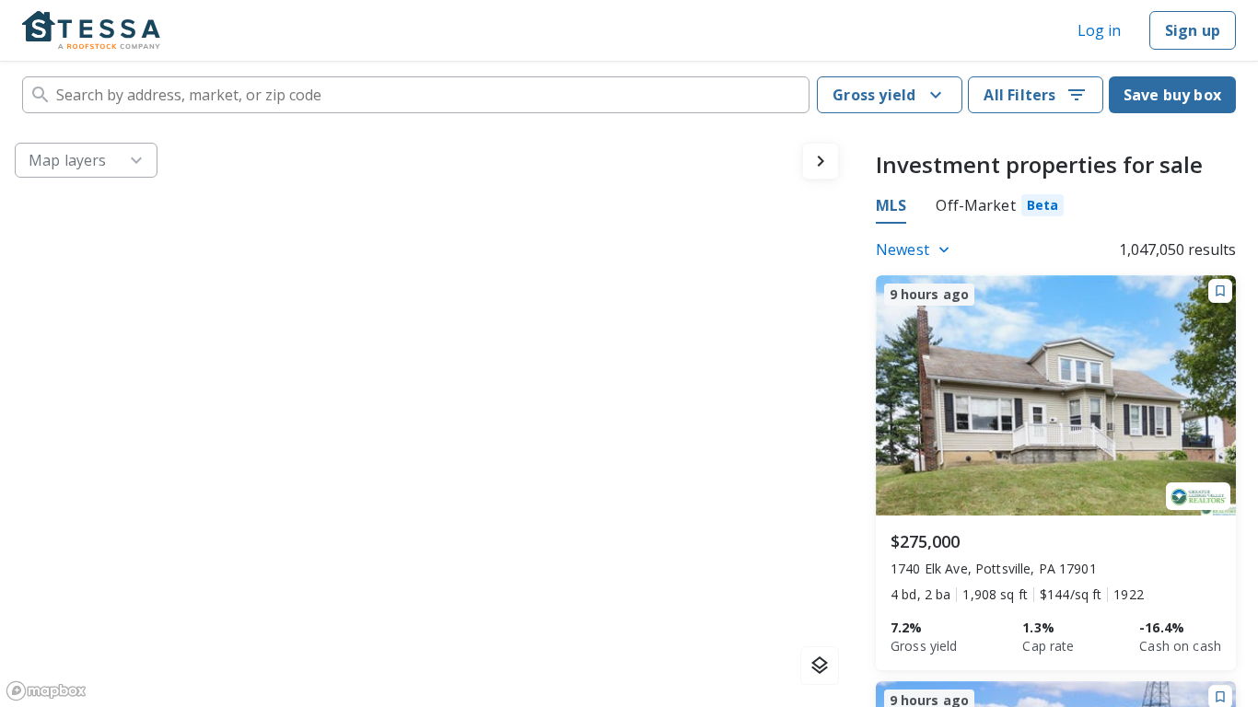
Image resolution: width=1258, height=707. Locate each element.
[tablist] (970, 208)
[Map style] (819, 665)
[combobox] (416, 94)
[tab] (1000, 208)
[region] (427, 417)
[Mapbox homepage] (46, 690)
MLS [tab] (891, 205)
